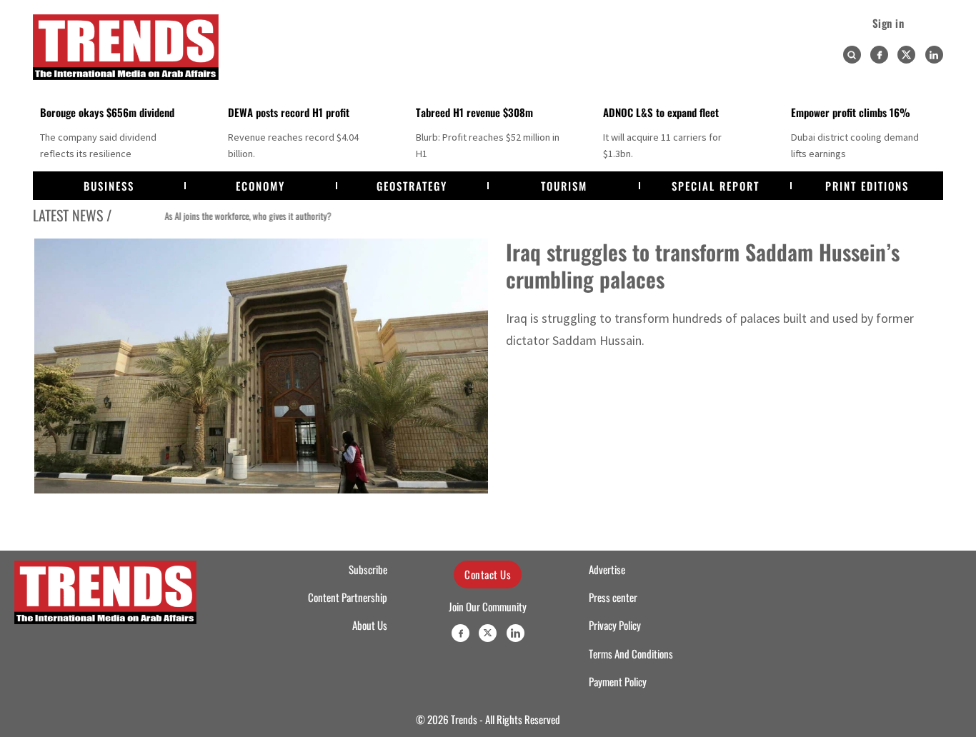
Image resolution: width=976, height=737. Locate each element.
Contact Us (487, 574)
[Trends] (126, 47)
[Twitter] (906, 55)
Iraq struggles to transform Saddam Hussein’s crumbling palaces (703, 265)
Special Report (716, 186)
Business (109, 186)
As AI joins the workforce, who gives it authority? (222, 216)
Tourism (564, 186)
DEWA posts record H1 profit (288, 112)
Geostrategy (412, 186)
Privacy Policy (615, 625)
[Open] (852, 55)
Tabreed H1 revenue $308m (474, 112)
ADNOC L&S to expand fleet (661, 112)
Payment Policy (618, 681)
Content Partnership (347, 597)
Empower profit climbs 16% (850, 112)
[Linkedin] (934, 55)
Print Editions (867, 186)
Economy (260, 186)
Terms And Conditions (631, 653)
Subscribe (368, 569)
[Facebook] (879, 55)
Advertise (607, 569)
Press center (613, 597)
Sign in (888, 23)
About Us (369, 625)
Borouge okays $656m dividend (107, 112)
